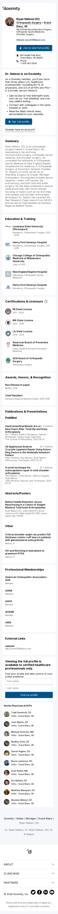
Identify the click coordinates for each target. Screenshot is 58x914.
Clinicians (11, 873)
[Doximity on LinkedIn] (45, 893)
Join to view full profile (36, 47)
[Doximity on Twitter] (33, 893)
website (9, 646)
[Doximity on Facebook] (39, 893)
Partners (11, 882)
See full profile (20, 122)
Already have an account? (20, 129)
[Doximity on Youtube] (52, 893)
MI (26, 26)
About (8, 864)
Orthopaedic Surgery (28, 22)
